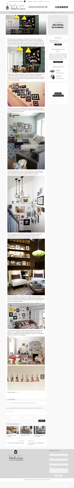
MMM (10, 32)
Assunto (50, 462)
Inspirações (21, 12)
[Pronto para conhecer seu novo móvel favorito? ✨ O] (52, 86)
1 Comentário (27, 32)
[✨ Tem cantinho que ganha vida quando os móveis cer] (64, 86)
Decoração (13, 12)
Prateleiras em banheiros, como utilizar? (39, 436)
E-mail (50, 457)
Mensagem (51, 467)
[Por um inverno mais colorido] (12, 430)
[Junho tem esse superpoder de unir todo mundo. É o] (58, 86)
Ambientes (30, 1)
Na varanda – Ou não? (25, 435)
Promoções (47, 1)
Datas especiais (52, 12)
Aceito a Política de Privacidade (54, 42)
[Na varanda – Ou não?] (26, 430)
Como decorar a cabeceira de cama (15, 443)
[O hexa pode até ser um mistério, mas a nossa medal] (52, 89)
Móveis (35, 1)
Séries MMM (43, 12)
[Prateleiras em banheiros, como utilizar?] (40, 430)
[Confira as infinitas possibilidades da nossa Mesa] (64, 89)
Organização (28, 12)
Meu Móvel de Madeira (36, 479)
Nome (50, 453)
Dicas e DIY (36, 12)
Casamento (61, 12)
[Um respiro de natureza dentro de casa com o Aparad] (58, 89)
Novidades (41, 1)
